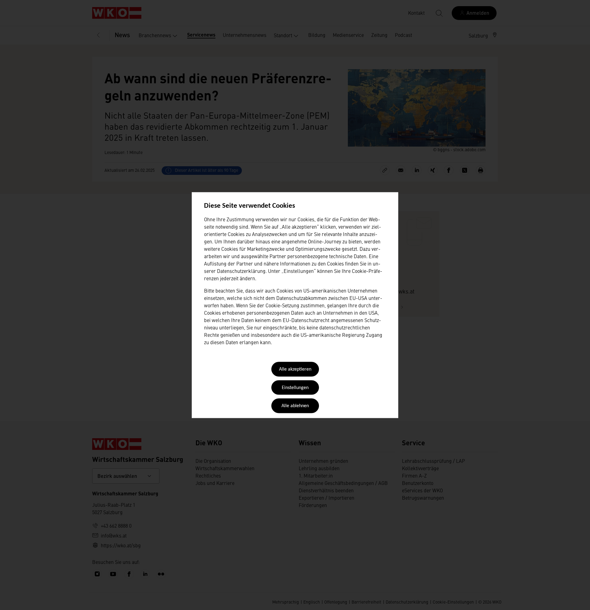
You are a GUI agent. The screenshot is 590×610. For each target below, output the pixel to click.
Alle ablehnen (295, 406)
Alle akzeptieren (295, 369)
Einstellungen (295, 387)
